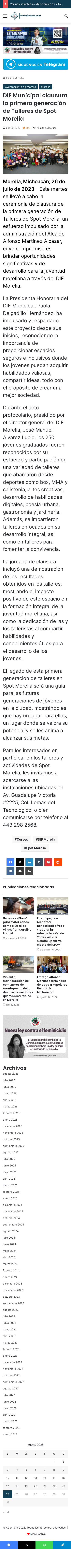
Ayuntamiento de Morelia (20, 86)
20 (35, 1486)
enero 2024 (10, 1277)
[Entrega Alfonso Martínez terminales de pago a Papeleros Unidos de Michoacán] (52, 964)
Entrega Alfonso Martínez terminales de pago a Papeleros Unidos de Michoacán (52, 984)
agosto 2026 (11, 1073)
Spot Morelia (36, 848)
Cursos (22, 839)
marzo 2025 (10, 1185)
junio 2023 (9, 1322)
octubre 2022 (11, 1375)
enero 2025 (10, 1198)
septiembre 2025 (13, 1145)
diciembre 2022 (12, 1362)
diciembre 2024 (12, 1204)
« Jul (6, 1512)
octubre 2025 (11, 1139)
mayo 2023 (10, 1329)
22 (54, 1486)
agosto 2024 (11, 1231)
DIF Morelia (46, 839)
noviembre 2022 (13, 1368)
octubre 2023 (11, 1296)
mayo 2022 (10, 1408)
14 (44, 1477)
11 (17, 1477)
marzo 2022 (10, 1421)
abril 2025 (9, 1178)
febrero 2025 (11, 1191)
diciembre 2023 (12, 1283)
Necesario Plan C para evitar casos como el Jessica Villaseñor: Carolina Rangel (17, 925)
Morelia (19, 78)
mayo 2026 (10, 1093)
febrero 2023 (11, 1349)
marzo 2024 (10, 1263)
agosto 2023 (11, 1309)
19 (26, 1486)
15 (54, 1477)
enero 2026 (10, 1119)
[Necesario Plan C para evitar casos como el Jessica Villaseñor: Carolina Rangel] (18, 906)
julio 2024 (9, 1237)
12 (26, 1477)
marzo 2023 (10, 1342)
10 (7, 1477)
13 (35, 1477)
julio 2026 (9, 1080)
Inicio (8, 78)
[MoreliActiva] (25, 16)
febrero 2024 (11, 1270)
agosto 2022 (11, 1388)
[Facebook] (10, 862)
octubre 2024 (11, 1218)
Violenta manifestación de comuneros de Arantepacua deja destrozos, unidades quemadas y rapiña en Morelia (18, 988)
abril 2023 (9, 1336)
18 (17, 1486)
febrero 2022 (11, 1427)
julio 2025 (9, 1159)
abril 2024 (9, 1257)
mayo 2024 (10, 1250)
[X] (20, 862)
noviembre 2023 (13, 1290)
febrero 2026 (11, 1113)
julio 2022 (9, 1395)
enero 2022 (10, 1434)
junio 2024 (9, 1244)
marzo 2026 (10, 1106)
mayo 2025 (10, 1172)
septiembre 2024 (13, 1224)
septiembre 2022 (13, 1381)
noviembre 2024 (13, 1211)
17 (7, 1486)
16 (63, 1477)
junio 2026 (9, 1086)
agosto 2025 (11, 1152)
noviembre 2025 (13, 1132)
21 (44, 1486)
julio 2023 (9, 1316)
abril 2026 (9, 1099)
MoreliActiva (38, 1533)
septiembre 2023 (13, 1303)
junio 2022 (9, 1401)
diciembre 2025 (12, 1126)
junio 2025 (9, 1165)
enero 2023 (10, 1355)
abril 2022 (9, 1414)
